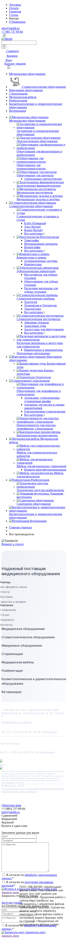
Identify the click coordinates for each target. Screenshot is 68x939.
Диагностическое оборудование (37, 141)
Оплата (14, 8)
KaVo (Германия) (35, 223)
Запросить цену (35, 932)
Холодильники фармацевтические (39, 185)
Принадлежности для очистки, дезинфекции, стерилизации (36, 427)
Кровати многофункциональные (45, 469)
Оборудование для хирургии (35, 175)
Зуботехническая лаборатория (36, 271)
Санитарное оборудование (34, 503)
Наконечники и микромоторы (43, 349)
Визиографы (32, 247)
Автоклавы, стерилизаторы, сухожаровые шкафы (42, 399)
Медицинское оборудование (27, 73)
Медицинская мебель (22, 97)
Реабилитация (18, 100)
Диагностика (32, 308)
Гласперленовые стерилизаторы (44, 411)
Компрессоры (33, 264)
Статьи (13, 15)
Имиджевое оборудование (26, 90)
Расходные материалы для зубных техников (41, 290)
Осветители (43, 377)
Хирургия (30, 302)
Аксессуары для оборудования (43, 329)
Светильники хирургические (43, 178)
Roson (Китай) (33, 230)
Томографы (31, 240)
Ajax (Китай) (32, 226)
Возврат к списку (13, 544)
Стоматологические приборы (36, 298)
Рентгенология (49, 237)
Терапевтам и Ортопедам (40, 305)
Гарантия (15, 11)
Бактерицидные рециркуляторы (37, 435)
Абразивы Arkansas (36, 322)
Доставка (15, 4)
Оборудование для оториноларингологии (31, 166)
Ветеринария (17, 110)
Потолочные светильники (33, 353)
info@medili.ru (11, 28)
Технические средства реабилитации (40, 490)
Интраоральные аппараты (41, 243)
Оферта (33, 791)
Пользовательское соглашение (20, 788)
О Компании (17, 21)
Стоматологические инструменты (38, 319)
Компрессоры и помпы (31, 257)
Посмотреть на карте (16, 722)
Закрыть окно (10, 935)
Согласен (11, 905)
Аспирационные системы (40, 261)
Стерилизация (18, 93)
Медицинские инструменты (35, 192)
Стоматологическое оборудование (44, 86)
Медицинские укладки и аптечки (38, 199)
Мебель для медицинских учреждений (41, 466)
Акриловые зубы (35, 326)
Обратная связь (11, 805)
